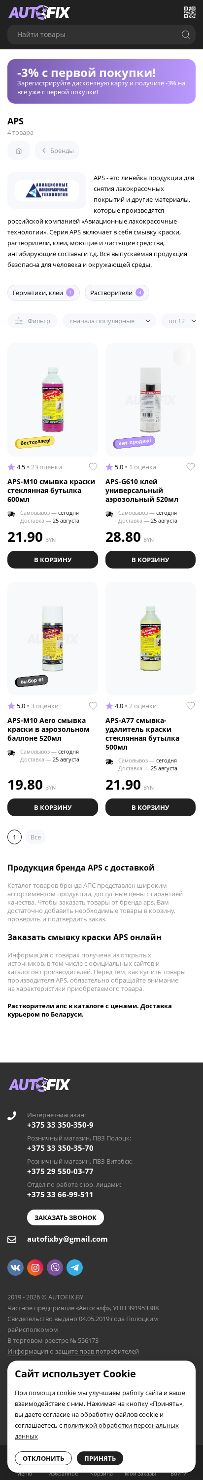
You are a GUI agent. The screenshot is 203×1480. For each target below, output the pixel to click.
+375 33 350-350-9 (60, 1125)
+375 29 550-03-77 (60, 1171)
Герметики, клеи (42, 292)
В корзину (52, 559)
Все (36, 837)
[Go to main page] (39, 12)
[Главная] (18, 150)
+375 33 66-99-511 (60, 1194)
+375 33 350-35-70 (60, 1148)
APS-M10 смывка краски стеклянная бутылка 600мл (51, 490)
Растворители (115, 292)
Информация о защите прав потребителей (73, 1351)
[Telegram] (75, 1267)
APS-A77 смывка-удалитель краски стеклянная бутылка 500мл (142, 734)
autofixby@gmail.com (67, 1239)
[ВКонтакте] (15, 1267)
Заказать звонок (65, 1217)
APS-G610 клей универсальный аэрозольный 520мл (141, 490)
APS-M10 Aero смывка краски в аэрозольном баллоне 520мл (48, 729)
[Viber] (55, 1267)
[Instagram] (35, 1267)
